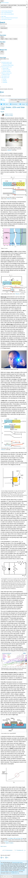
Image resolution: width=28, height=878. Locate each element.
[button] (5, 80)
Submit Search (4, 28)
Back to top (3, 846)
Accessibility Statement (14, 871)
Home (6, 104)
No (7, 857)
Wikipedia (9, 150)
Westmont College (9, 115)
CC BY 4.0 (6, 841)
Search (2, 876)
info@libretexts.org (15, 872)
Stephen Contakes (9, 114)
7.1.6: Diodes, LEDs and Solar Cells (15, 838)
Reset (2, 36)
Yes (3, 857)
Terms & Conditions (5, 871)
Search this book (3, 23)
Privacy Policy (22, 870)
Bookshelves (15, 104)
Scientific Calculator (7, 71)
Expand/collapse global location (26, 104)
